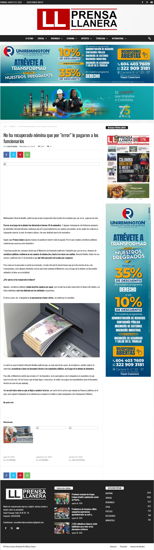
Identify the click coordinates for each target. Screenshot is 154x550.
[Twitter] (147, 2)
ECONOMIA (70, 38)
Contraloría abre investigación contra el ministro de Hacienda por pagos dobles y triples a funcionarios (18, 450)
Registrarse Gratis (35, 2)
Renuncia (113, 546)
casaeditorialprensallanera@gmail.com (29, 522)
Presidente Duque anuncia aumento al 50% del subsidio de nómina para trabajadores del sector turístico (83, 450)
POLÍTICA (28, 129)
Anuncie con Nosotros (138, 546)
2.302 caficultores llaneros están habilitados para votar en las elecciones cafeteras (84, 526)
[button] (149, 38)
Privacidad (123, 546)
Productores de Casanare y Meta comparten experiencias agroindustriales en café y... (84, 512)
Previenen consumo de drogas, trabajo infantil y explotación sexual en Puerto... (85, 497)
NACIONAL (18, 129)
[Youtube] (151, 2)
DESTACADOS (110, 515)
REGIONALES (55, 38)
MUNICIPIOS (110, 520)
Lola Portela (12, 146)
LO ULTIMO (29, 38)
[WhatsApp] (27, 155)
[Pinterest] (20, 155)
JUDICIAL (41, 38)
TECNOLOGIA (100, 38)
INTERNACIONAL (118, 38)
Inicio (5, 126)
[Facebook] (142, 2)
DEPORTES (85, 38)
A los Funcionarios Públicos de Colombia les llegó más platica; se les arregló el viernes (50, 450)
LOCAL (108, 506)
